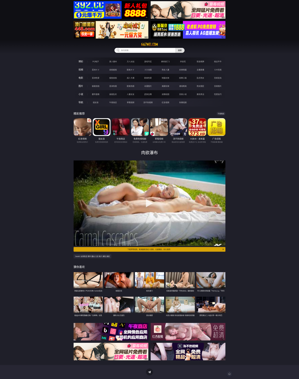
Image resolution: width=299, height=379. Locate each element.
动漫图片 (148, 86)
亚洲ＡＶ (95, 69)
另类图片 (218, 86)
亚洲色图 (113, 86)
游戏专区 (148, 61)
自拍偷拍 (113, 69)
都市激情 (95, 94)
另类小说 (183, 94)
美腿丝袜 (165, 86)
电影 (80, 77)
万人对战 (130, 61)
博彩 (80, 61)
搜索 (180, 50)
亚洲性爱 (95, 78)
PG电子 (96, 61)
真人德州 (113, 61)
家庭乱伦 (113, 94)
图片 (80, 86)
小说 (80, 94)
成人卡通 (130, 78)
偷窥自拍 (95, 86)
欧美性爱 (148, 78)
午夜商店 (113, 102)
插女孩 (95, 102)
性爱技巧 (218, 94)
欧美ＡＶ (130, 69)
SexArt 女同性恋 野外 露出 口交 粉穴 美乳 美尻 (92, 256)
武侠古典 (148, 94)
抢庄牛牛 (218, 61)
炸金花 (183, 61)
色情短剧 (183, 102)
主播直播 (200, 69)
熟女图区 (200, 86)
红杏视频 (165, 102)
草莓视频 (130, 102)
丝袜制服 (183, 69)
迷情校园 (165, 94)
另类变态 (218, 78)
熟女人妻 (165, 69)
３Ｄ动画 (148, 69)
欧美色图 (130, 86)
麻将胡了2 (165, 61)
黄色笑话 (200, 94)
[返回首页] (229, 374)
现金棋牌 (200, 61)
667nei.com (149, 44)
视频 (80, 69)
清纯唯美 (183, 86)
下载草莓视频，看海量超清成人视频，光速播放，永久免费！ (149, 249)
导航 (80, 102)
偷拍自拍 (113, 78)
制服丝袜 (165, 78)
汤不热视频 (148, 102)
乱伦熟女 (200, 78)
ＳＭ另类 (218, 69)
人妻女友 (130, 94)
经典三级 (183, 78)
